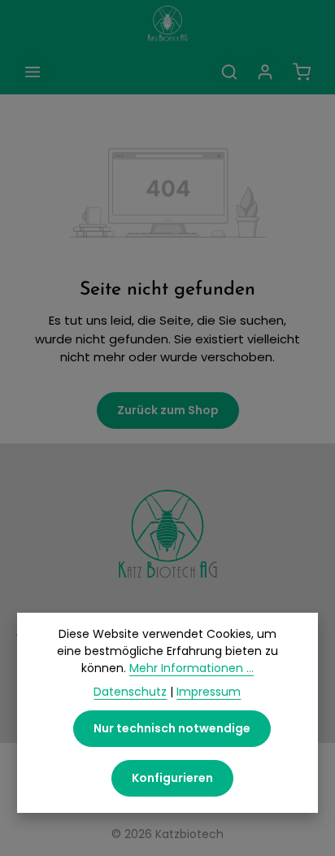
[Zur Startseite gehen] (167, 24)
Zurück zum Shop (168, 410)
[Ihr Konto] (265, 71)
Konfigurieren (172, 778)
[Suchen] (229, 71)
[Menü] (32, 71)
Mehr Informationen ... (191, 668)
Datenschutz (130, 691)
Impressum (208, 691)
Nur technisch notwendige (172, 728)
